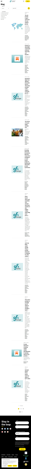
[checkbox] (5, 12)
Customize (5, 465)
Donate (28, 1)
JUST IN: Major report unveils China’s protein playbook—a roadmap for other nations (27, 249)
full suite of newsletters (21, 446)
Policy (26, 112)
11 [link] (23, 408)
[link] (21, 412)
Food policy (26, 109)
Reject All (10, 465)
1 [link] (18, 408)
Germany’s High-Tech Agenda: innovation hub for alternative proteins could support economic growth (27, 86)
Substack (26, 72)
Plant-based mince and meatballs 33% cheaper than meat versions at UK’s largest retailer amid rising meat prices (27, 206)
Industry (26, 110)
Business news (27, 232)
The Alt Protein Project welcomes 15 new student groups (27, 20)
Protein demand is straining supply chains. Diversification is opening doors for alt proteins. (27, 350)
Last (17, 428)
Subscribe (22, 449)
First (17, 424)
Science (26, 71)
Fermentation (27, 36)
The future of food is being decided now (27, 124)
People (26, 69)
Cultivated (26, 35)
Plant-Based (27, 38)
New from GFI (27, 37)
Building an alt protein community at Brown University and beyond (27, 50)
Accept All (15, 465)
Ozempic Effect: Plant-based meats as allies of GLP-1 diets (27, 374)
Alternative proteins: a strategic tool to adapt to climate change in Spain (27, 305)
